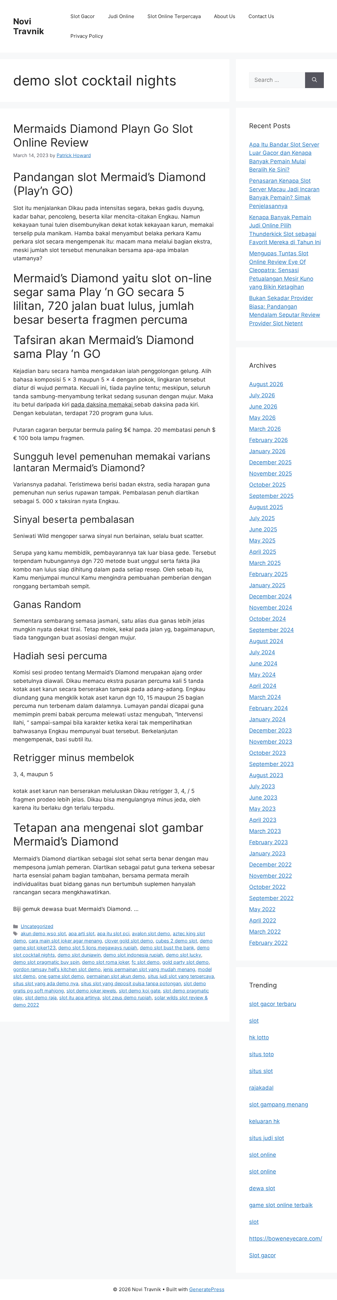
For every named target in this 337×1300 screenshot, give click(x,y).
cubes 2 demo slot (176, 940)
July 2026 (262, 395)
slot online (262, 1154)
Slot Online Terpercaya (174, 16)
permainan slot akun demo (116, 976)
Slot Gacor (82, 16)
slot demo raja (41, 997)
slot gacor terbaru (272, 1004)
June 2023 (263, 797)
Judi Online (121, 16)
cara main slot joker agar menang (65, 940)
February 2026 (268, 440)
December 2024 (270, 596)
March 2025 (265, 563)
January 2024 (267, 719)
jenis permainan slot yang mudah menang (149, 969)
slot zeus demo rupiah (127, 997)
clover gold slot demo (129, 940)
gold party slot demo (185, 962)
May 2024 (262, 674)
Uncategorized (37, 926)
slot (254, 1020)
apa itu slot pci (113, 933)
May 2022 (262, 909)
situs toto (261, 1054)
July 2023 (262, 786)
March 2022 (265, 931)
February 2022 (268, 943)
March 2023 (265, 831)
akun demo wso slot (43, 933)
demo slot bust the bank (167, 947)
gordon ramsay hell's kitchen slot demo (57, 969)
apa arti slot (81, 933)
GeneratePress (206, 1289)
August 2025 (266, 507)
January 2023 (267, 853)
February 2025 (268, 574)
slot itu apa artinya (79, 997)
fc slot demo (146, 962)
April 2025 (262, 551)
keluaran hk (264, 1121)
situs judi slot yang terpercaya (181, 976)
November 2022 (270, 875)
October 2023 (267, 753)
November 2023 (270, 741)
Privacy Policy (86, 36)
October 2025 (267, 484)
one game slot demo (61, 976)
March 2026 (265, 429)
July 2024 (262, 652)
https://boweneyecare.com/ (285, 1238)
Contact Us (261, 16)
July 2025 (262, 518)
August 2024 (266, 641)
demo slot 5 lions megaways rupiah (97, 947)
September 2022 (271, 898)
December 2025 (270, 462)
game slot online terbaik (281, 1205)
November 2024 (270, 607)
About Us (224, 16)
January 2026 (267, 451)
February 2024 (268, 708)
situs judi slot (266, 1138)
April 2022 (262, 920)
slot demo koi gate (139, 990)
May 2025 (262, 540)
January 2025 (267, 585)
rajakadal (261, 1087)
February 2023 (268, 842)
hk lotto (259, 1037)
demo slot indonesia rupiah (133, 955)
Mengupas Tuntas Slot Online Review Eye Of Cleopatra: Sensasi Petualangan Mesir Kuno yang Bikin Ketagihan (281, 270)
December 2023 (270, 730)
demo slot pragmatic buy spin (46, 962)
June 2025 (263, 529)
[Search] (314, 80)
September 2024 (271, 630)
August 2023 (266, 775)
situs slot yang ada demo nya (45, 983)
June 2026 (263, 406)
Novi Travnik (28, 26)
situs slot (261, 1071)
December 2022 (270, 864)
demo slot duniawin (79, 955)
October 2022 (267, 887)
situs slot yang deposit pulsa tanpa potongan (131, 983)
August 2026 (266, 384)
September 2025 (271, 496)
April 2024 (262, 686)
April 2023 (262, 820)
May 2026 (262, 417)
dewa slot (262, 1188)
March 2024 (265, 697)
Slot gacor (262, 1255)
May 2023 (262, 808)
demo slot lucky (183, 955)
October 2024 (267, 618)
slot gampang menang (278, 1104)
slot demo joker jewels (91, 990)
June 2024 (263, 663)
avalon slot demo (151, 933)
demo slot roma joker (105, 962)
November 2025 (270, 473)
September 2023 (271, 764)
